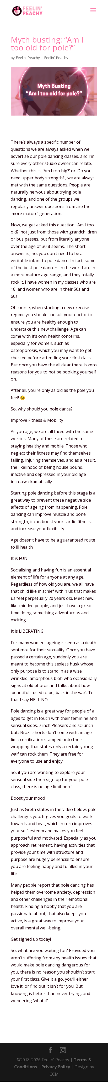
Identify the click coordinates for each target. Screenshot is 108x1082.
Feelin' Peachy (28, 57)
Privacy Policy (55, 1067)
